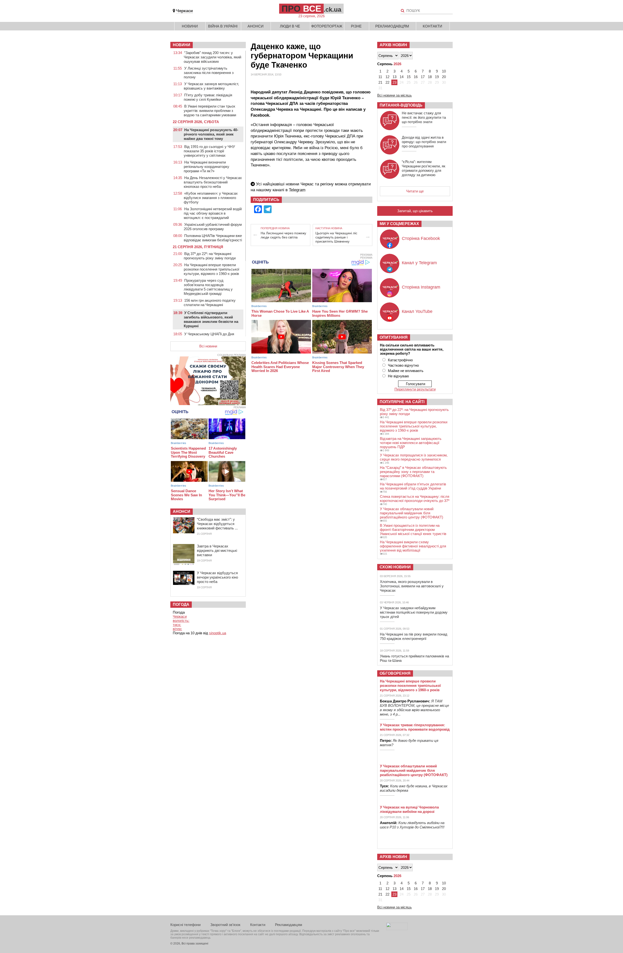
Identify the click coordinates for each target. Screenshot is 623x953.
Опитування (394, 337)
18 (430, 77)
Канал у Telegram (419, 262)
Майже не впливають (405, 371)
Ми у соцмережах (399, 224)
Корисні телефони (185, 925)
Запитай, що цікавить (415, 211)
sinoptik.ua (217, 633)
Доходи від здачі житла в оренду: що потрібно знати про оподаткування (424, 141)
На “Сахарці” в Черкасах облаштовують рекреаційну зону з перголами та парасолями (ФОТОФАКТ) (413, 471)
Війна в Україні (223, 26)
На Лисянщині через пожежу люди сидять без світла (283, 235)
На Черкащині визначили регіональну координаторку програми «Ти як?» (206, 166)
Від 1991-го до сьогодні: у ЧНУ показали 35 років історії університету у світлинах (209, 151)
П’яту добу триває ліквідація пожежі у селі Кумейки (208, 97)
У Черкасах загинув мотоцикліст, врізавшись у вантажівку (211, 86)
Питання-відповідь (401, 105)
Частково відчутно (403, 365)
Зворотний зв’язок (225, 925)
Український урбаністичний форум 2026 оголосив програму (213, 226)
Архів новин (393, 45)
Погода (181, 604)
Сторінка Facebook (421, 238)
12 (387, 77)
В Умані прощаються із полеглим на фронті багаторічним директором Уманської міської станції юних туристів (413, 529)
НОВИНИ (181, 45)
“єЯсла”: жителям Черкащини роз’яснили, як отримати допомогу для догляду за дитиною (423, 168)
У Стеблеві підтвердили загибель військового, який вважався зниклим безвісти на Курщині (211, 319)
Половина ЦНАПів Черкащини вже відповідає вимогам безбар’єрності (213, 238)
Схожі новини (395, 567)
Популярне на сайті (402, 402)
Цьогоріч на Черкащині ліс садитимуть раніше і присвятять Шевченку (336, 237)
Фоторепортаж (326, 26)
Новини (190, 26)
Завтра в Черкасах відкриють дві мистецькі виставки (217, 550)
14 (401, 77)
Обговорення (395, 673)
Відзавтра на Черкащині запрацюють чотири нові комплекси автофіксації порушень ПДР (410, 442)
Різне (356, 26)
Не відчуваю (398, 376)
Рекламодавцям (392, 26)
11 (380, 77)
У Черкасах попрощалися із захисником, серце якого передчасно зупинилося (414, 457)
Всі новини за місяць (394, 95)
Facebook (260, 115)
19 (437, 77)
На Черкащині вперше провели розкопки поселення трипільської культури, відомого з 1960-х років (211, 269)
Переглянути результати (415, 389)
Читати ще (415, 191)
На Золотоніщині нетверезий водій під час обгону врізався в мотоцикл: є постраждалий (213, 213)
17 (423, 77)
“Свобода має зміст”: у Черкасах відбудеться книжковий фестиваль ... (217, 523)
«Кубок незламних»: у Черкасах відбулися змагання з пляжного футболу (211, 197)
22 (387, 82)
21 (380, 82)
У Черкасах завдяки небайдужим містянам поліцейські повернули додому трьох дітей (414, 612)
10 (444, 71)
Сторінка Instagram (421, 287)
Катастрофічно (400, 360)
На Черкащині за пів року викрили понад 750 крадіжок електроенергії (413, 636)
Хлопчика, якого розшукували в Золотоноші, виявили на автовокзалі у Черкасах (412, 586)
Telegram (297, 190)
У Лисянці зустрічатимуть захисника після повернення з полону (209, 72)
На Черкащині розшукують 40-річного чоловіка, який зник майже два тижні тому (211, 134)
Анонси (255, 26)
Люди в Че (290, 26)
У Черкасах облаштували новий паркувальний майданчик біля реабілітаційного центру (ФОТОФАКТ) (411, 513)
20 (444, 77)
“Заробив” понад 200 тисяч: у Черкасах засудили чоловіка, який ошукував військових (212, 57)
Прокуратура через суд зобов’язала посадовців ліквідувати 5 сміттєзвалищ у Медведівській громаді (208, 287)
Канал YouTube (417, 311)
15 (409, 77)
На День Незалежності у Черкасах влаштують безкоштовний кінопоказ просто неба (213, 182)
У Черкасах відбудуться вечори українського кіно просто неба (217, 577)
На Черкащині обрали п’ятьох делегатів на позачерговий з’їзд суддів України (413, 486)
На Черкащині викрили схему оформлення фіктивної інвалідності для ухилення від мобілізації (413, 546)
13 (394, 77)
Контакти (432, 26)
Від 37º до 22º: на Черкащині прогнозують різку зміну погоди (210, 256)
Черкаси (184, 11)
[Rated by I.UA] (397, 929)
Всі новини (208, 346)
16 (416, 77)
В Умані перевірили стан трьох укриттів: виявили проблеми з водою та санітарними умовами (210, 110)
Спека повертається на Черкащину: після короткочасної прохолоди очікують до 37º (414, 498)
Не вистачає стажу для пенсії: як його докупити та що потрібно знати (424, 117)
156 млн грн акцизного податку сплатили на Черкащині (210, 302)
